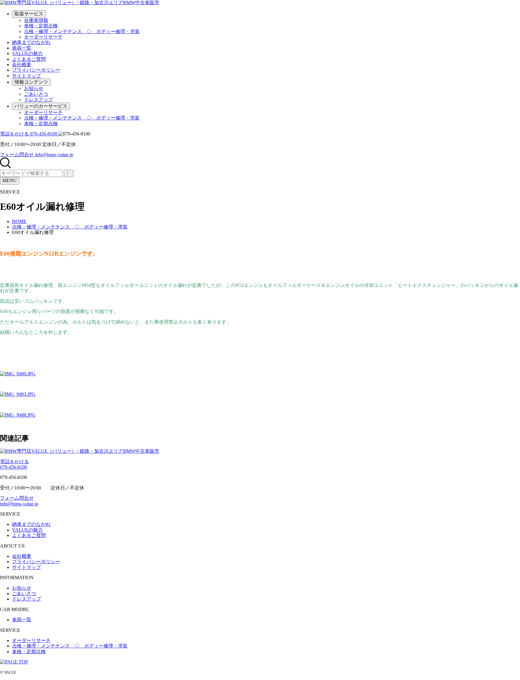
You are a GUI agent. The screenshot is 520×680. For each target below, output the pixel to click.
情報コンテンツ (31, 82)
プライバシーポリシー (36, 70)
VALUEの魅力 (27, 53)
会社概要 (21, 64)
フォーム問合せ (19, 500)
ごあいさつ (36, 94)
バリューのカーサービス (40, 106)
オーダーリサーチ (43, 36)
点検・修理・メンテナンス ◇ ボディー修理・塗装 (82, 31)
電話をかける (14, 464)
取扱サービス (28, 13)
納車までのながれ (31, 42)
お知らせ (33, 88)
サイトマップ (26, 75)
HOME (19, 221)
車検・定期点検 (41, 25)
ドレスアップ (38, 99)
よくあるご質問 (29, 59)
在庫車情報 (36, 20)
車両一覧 (21, 48)
